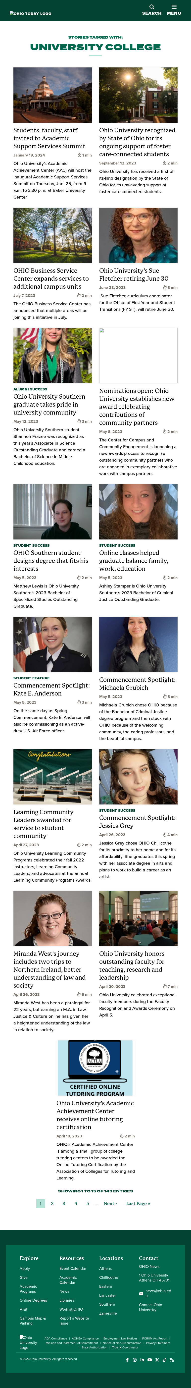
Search (152, 13)
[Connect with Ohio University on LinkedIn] (142, 1360)
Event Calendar (72, 1268)
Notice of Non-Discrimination (122, 1343)
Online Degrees (33, 1300)
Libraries (66, 1300)
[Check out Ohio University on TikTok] (164, 1360)
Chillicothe (108, 1277)
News (64, 1291)
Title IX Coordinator (125, 1347)
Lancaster (107, 1295)
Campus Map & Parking (33, 1320)
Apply (25, 1268)
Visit (23, 1309)
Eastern (105, 1286)
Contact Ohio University (150, 1307)
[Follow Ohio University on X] (157, 1360)
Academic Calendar (68, 1280)
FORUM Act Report (154, 1338)
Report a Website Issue (74, 1320)
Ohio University (40, 1359)
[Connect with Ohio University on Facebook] (127, 1360)
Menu (174, 13)
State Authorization (94, 1347)
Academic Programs (28, 1288)
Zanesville (108, 1313)
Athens (105, 1268)
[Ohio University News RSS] (172, 1360)
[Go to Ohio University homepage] (30, 14)
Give (24, 1277)
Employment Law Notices (120, 1338)
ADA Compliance (56, 1338)
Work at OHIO (71, 1309)
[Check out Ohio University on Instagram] (135, 1360)
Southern (107, 1304)
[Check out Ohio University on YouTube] (149, 1360)
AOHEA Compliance (85, 1338)
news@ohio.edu (158, 1293)
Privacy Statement (158, 1343)
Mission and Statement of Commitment (72, 1343)
